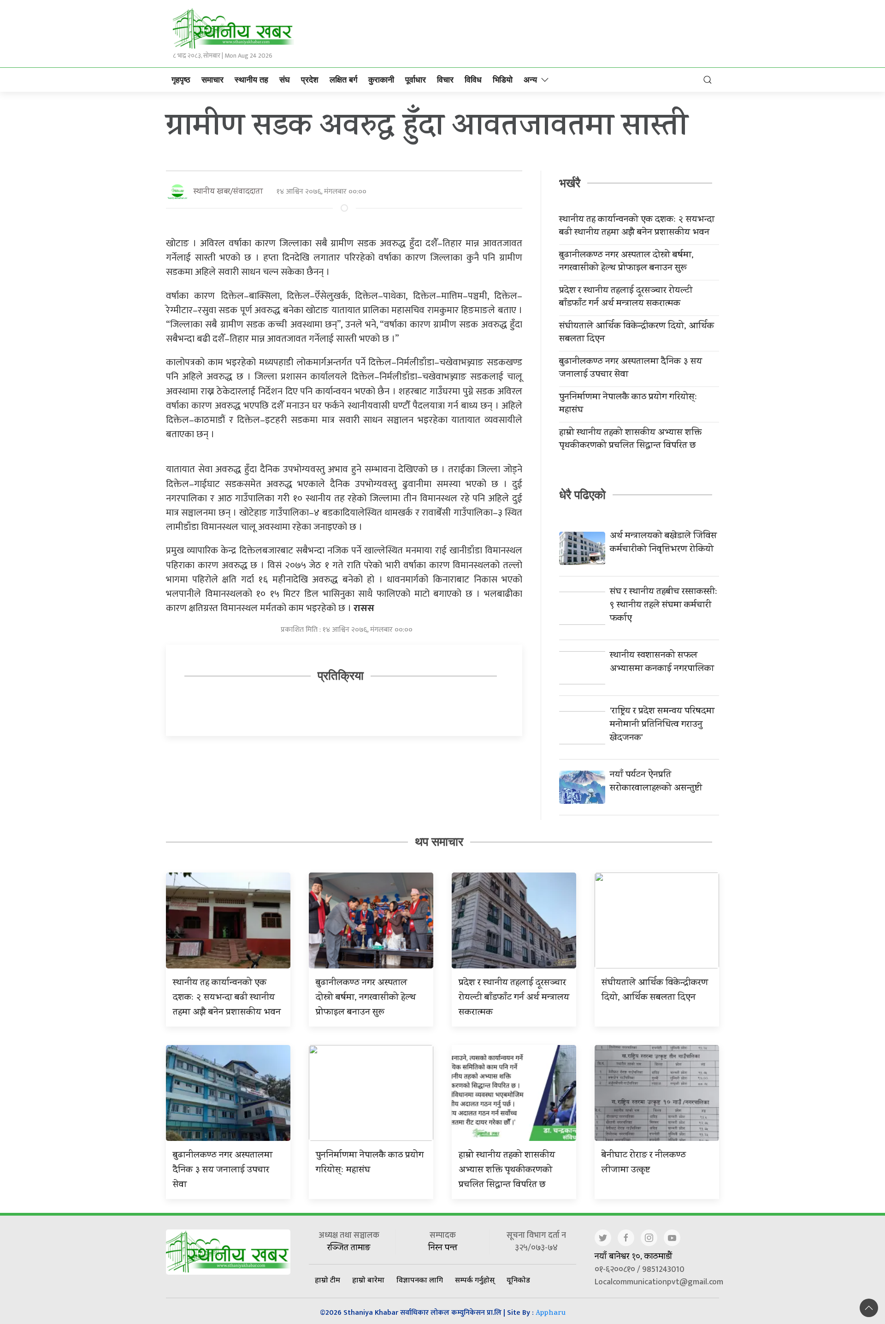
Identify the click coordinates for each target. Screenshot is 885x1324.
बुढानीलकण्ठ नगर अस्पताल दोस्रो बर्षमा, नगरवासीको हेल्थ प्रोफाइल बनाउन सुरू (626, 262)
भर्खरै (569, 183)
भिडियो (503, 79)
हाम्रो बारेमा (368, 1280)
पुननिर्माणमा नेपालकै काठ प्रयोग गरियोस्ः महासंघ (628, 404)
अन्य (530, 79)
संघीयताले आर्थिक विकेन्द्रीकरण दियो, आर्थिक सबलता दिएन (636, 333)
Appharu (551, 1313)
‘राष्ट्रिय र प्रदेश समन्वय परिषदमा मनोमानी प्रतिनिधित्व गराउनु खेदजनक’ (662, 725)
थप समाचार (439, 842)
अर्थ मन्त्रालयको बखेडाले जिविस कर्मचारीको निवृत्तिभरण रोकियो (663, 543)
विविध (473, 79)
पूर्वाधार (415, 79)
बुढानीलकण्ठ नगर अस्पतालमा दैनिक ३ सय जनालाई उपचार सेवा (630, 369)
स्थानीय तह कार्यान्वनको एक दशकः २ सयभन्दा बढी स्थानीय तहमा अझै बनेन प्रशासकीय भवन (636, 227)
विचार (445, 79)
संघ (284, 79)
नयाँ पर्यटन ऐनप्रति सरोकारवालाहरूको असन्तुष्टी (656, 782)
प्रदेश (310, 79)
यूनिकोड (518, 1280)
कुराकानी (381, 79)
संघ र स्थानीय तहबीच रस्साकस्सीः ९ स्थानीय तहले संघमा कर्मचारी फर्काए (664, 605)
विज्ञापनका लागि (419, 1280)
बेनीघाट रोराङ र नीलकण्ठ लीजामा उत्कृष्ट (644, 1163)
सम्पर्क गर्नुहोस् (475, 1280)
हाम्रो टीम (327, 1280)
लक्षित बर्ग (343, 79)
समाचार (212, 79)
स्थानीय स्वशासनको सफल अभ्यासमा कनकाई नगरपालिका (662, 663)
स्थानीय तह (251, 79)
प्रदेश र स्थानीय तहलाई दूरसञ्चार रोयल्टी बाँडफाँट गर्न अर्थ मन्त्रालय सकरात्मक (625, 298)
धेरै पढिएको (582, 495)
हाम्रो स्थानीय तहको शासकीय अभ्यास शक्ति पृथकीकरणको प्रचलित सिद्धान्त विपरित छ (630, 440)
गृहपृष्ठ (180, 79)
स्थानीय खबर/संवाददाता (228, 192)
